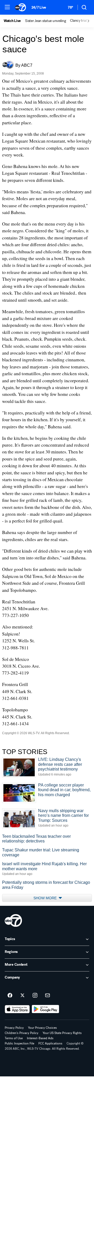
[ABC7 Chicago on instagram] (35, 995)
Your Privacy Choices (42, 1027)
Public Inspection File (19, 1043)
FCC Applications (50, 1043)
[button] (7, 7)
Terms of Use (14, 1038)
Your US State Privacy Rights (62, 1033)
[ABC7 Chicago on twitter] (22, 995)
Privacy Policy (14, 1027)
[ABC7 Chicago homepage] (20, 7)
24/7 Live (38, 7)
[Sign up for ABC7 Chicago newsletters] (47, 995)
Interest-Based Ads (40, 1038)
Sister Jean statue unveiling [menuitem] (45, 21)
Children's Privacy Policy (21, 1033)
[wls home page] (13, 920)
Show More (45, 898)
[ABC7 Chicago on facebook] (10, 995)
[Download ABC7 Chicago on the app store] (17, 1009)
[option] (14, 21)
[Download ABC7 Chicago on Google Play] (45, 1009)
